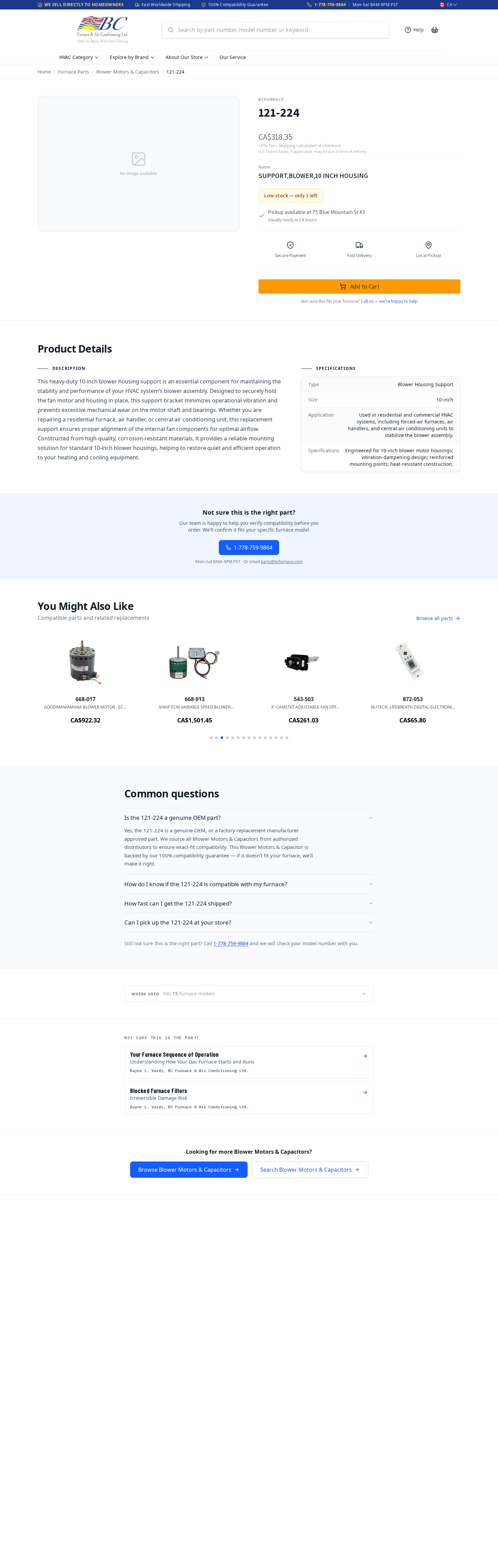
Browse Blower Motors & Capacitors (184, 1169)
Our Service (233, 57)
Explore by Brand (129, 57)
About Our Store (184, 57)
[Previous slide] (52, 689)
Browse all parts (434, 618)
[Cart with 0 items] (435, 30)
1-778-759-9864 (330, 4)
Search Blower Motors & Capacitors (306, 1169)
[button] (211, 737)
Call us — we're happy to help (389, 301)
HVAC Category (76, 57)
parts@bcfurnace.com (282, 561)
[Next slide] (445, 689)
